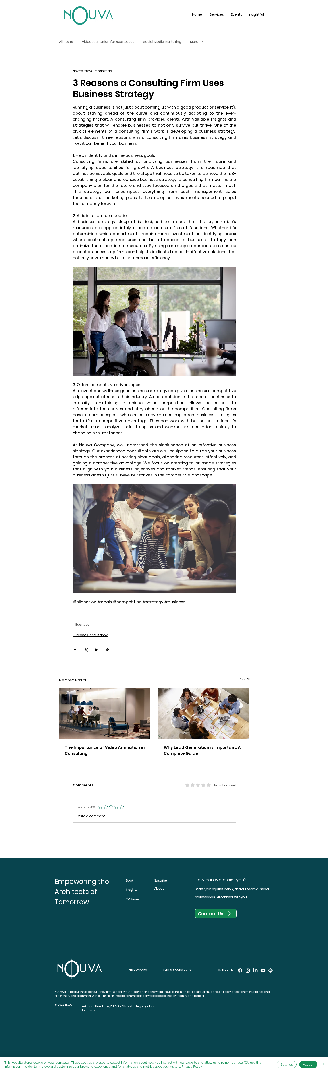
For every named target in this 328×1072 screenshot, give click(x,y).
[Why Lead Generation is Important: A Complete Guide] (203, 713)
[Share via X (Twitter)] (86, 649)
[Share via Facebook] (75, 649)
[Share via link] (108, 649)
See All (245, 679)
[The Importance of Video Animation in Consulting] (104, 713)
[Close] (322, 1064)
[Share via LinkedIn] (97, 649)
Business (82, 624)
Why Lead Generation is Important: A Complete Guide (202, 750)
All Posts (66, 42)
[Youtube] (263, 970)
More (194, 42)
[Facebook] (240, 970)
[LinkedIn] (255, 970)
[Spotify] (270, 970)
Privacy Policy (192, 1066)
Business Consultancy (90, 635)
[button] (217, 14)
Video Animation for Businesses (108, 42)
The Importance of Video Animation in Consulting (105, 750)
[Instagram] (248, 970)
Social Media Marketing (162, 42)
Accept (308, 1064)
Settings (287, 1064)
